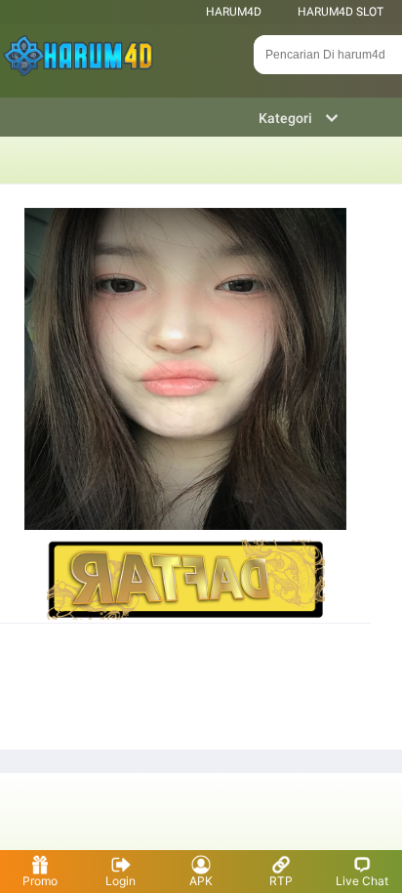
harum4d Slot (340, 12)
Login (120, 880)
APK (201, 880)
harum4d (233, 12)
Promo (40, 880)
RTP (281, 880)
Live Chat (362, 880)
